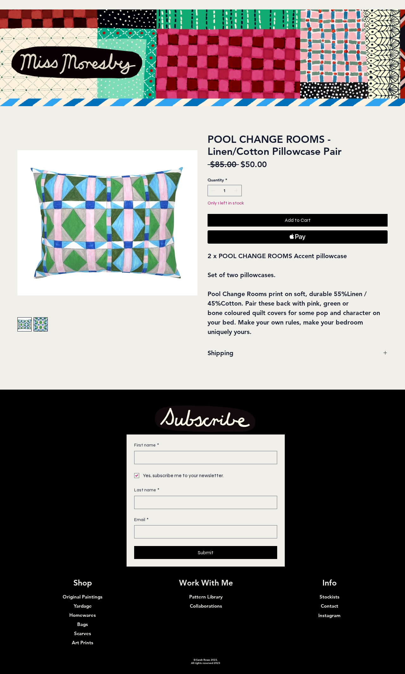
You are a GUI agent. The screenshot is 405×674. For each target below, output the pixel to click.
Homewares (82, 615)
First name (146, 445)
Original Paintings (83, 597)
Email (141, 519)
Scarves (82, 633)
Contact (329, 606)
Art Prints (82, 643)
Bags (82, 624)
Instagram (329, 615)
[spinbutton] (225, 190)
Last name (146, 490)
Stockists (330, 597)
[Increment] (237, 190)
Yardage (83, 606)
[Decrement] (212, 190)
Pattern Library (206, 597)
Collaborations (206, 606)
